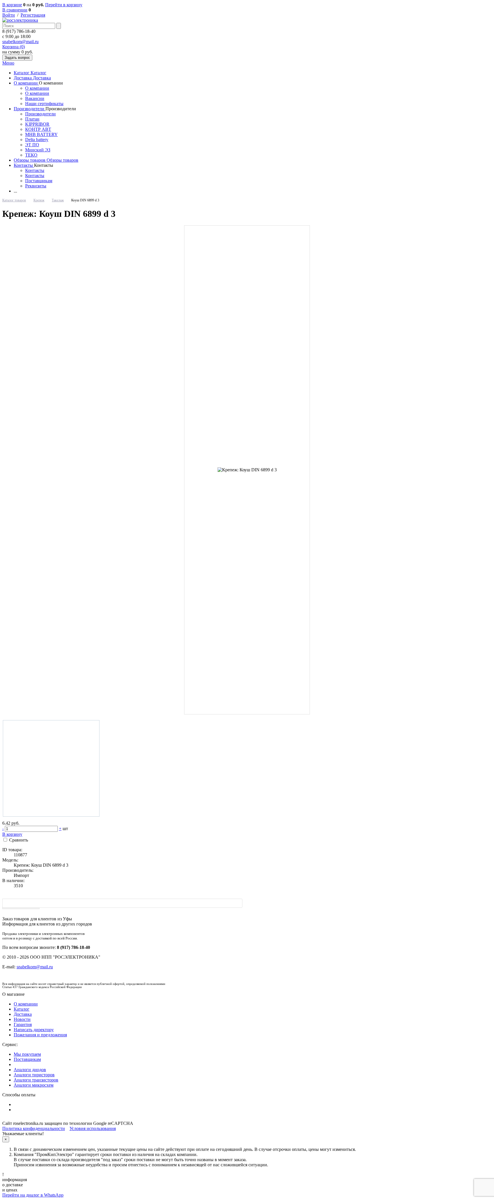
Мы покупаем (27, 1054)
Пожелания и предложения (40, 1034)
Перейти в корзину (63, 4)
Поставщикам (38, 180)
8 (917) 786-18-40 (18, 31)
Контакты (24, 165)
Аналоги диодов (30, 1069)
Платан (32, 119)
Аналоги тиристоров (34, 1074)
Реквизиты (35, 185)
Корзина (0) (13, 46)
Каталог (22, 72)
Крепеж (38, 200)
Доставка (23, 77)
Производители (29, 108)
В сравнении (14, 9)
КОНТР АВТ (38, 129)
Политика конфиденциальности (33, 1128)
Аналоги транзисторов (36, 1079)
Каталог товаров (14, 200)
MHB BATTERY (41, 134)
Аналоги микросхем (33, 1085)
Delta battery (36, 139)
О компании (26, 83)
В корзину (12, 834)
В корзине (12, 4)
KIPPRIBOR (37, 124)
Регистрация (33, 15)
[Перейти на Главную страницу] (20, 20)
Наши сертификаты (44, 103)
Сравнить (18, 840)
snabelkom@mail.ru (20, 41)
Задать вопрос (17, 57)
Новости (22, 1019)
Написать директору (34, 1029)
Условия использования (92, 1128)
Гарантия (23, 1024)
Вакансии (34, 98)
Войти (8, 15)
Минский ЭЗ (37, 149)
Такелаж (58, 200)
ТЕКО (31, 155)
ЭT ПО (32, 144)
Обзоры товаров (30, 160)
